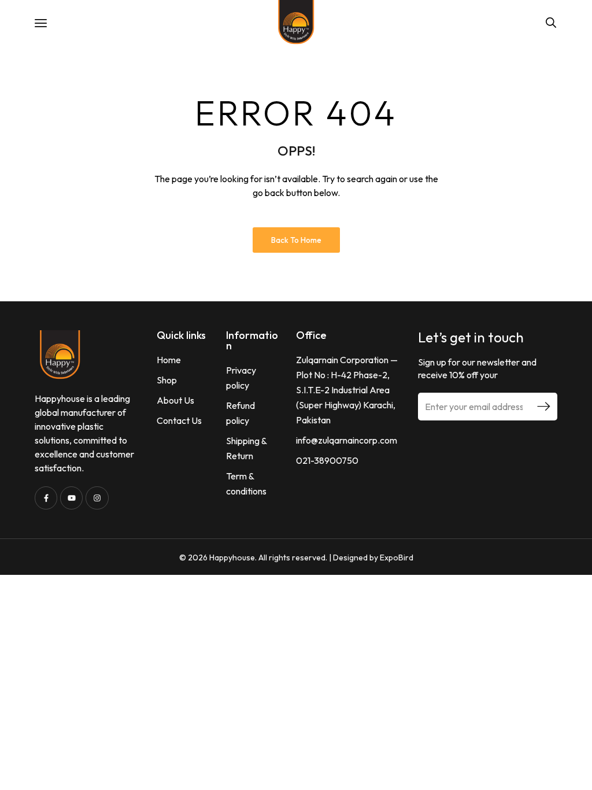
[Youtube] (71, 497)
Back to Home (296, 240)
